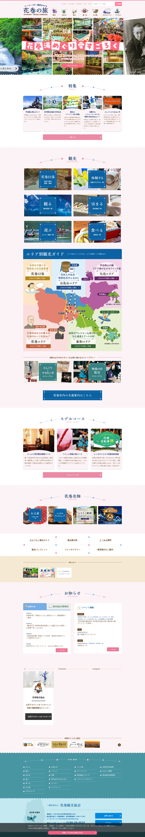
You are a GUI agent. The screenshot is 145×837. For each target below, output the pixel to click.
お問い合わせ (108, 816)
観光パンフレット (40, 549)
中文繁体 (79, 4)
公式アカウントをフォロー (38, 717)
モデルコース (107, 15)
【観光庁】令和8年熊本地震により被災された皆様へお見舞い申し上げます (46, 626)
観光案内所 (72, 540)
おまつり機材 (107, 771)
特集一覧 (72, 137)
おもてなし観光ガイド (40, 540)
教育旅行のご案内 (105, 549)
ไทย (85, 4)
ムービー (54, 783)
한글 (90, 4)
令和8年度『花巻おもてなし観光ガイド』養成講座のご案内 (46, 615)
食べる (85, 15)
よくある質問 (105, 540)
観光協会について (83, 775)
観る (54, 15)
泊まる (64, 15)
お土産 (95, 15)
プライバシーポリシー (97, 826)
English (65, 4)
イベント (54, 771)
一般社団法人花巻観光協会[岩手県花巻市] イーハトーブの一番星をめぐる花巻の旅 (35, 9)
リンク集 (80, 767)
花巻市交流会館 (108, 767)
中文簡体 (71, 4)
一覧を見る (62, 650)
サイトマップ (81, 771)
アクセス (118, 15)
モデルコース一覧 (72, 475)
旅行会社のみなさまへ (59, 779)
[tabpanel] (72, 46)
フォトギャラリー (72, 549)
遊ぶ (74, 15)
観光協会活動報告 (109, 775)
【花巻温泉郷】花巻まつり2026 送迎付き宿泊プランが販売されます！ (45, 636)
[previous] (25, 744)
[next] (119, 744)
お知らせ (54, 767)
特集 (52, 775)
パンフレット (56, 787)
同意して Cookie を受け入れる (72, 833)
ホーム (28, 767)
